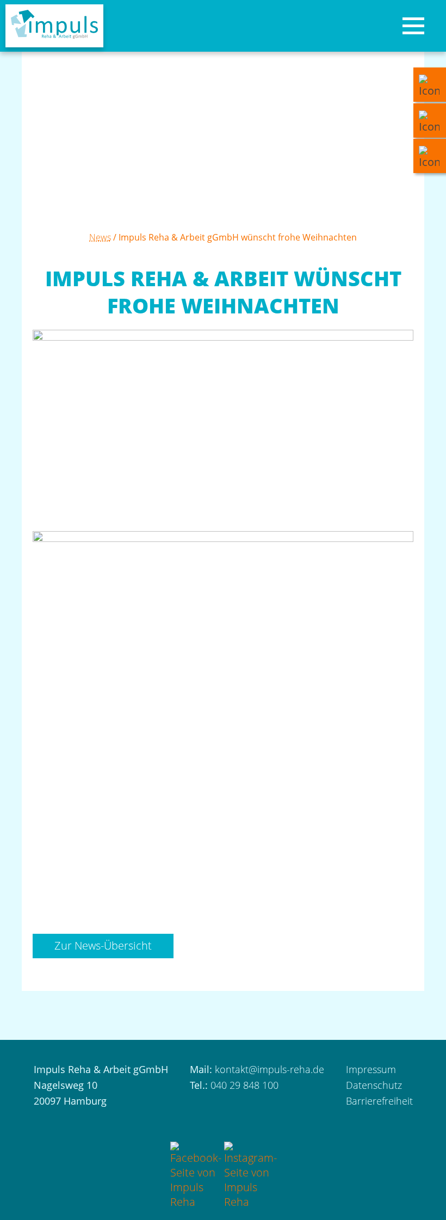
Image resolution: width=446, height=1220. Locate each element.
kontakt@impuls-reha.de (269, 1069)
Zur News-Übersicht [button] (103, 945)
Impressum (371, 1069)
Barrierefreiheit (379, 1100)
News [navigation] (100, 237)
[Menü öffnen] (413, 26)
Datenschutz (374, 1085)
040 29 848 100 (244, 1085)
